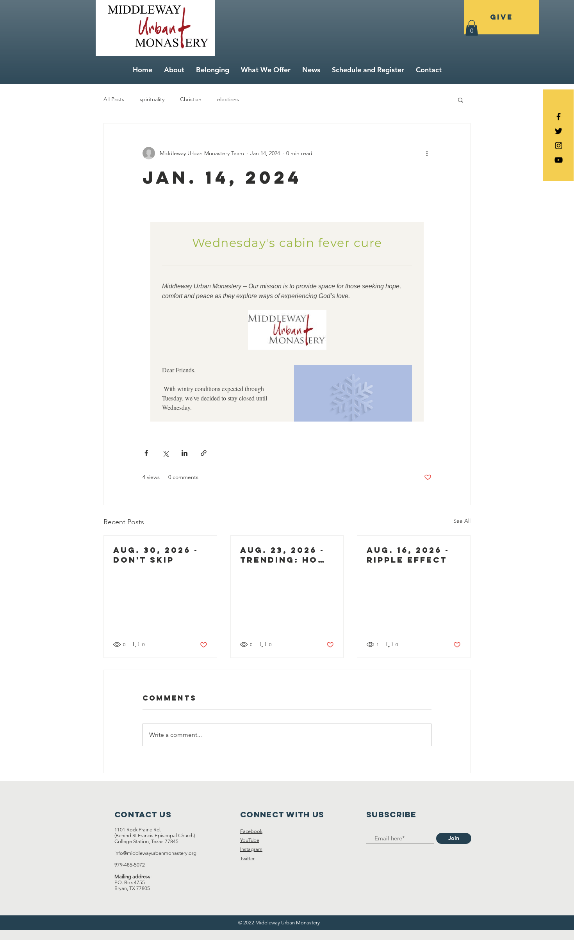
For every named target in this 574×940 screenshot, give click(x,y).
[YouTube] (558, 160)
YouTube (249, 840)
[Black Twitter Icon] (558, 131)
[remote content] (287, 314)
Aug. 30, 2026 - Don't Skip (155, 555)
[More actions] (426, 153)
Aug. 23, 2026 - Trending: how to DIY (284, 555)
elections (228, 99)
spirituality (152, 99)
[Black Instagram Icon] (558, 145)
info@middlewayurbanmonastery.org (155, 853)
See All (462, 520)
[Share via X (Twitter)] (165, 453)
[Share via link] (203, 453)
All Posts (113, 99)
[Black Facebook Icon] (558, 117)
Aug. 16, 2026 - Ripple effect (408, 555)
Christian (190, 99)
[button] (471, 28)
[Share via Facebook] (146, 453)
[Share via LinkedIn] (184, 453)
